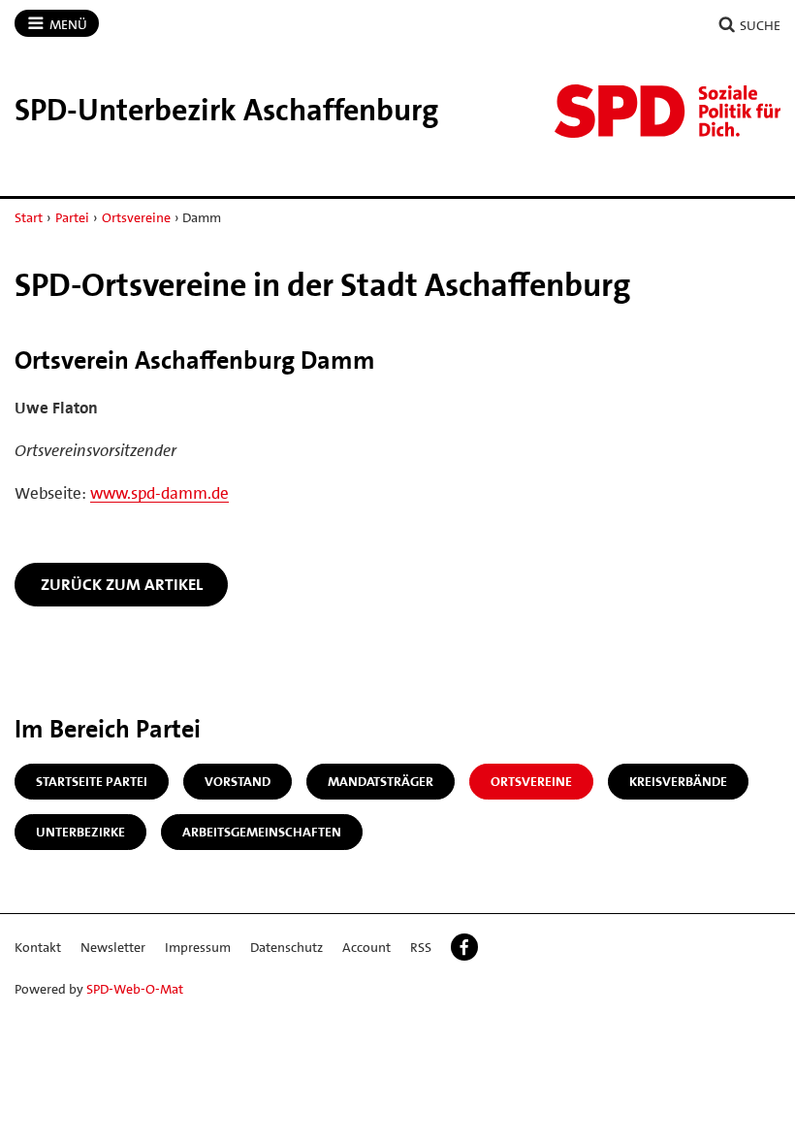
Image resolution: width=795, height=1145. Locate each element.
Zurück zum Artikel (122, 584)
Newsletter (112, 947)
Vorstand (237, 781)
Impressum (198, 947)
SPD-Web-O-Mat (134, 989)
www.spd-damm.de (159, 493)
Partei (72, 217)
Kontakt (38, 947)
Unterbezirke (80, 831)
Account (366, 947)
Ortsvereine (136, 217)
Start (29, 217)
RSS (420, 947)
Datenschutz (286, 947)
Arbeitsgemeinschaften (261, 831)
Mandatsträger (380, 781)
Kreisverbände (678, 781)
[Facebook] (464, 947)
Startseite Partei (91, 781)
